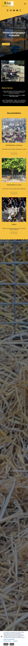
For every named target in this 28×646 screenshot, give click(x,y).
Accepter (6, 644)
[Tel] (20, 10)
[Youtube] (14, 10)
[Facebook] (8, 10)
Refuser (11, 644)
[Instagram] (11, 10)
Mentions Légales (7, 640)
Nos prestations (5, 44)
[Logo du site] (7, 3)
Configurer (15, 640)
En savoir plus (14, 153)
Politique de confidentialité (9, 639)
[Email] (17, 10)
